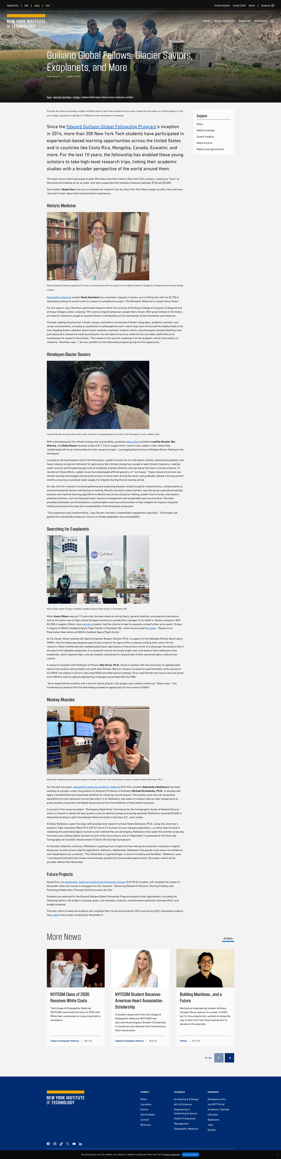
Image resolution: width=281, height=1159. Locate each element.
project (152, 628)
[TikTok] (61, 1143)
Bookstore (213, 1119)
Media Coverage (225, 21)
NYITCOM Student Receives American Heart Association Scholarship (138, 1000)
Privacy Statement (172, 1154)
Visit (26, 5)
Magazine (245, 21)
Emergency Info (217, 1099)
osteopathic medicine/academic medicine (96, 786)
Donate (212, 1129)
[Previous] (219, 1057)
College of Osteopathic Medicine (64, 1041)
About (207, 21)
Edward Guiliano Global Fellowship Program (111, 126)
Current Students (222, 5)
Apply (37, 5)
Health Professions (185, 1118)
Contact (144, 1119)
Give (47, 5)
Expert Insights (205, 136)
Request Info (12, 5)
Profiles (183, 1041)
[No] (277, 1154)
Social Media (147, 1114)
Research (261, 21)
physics (87, 624)
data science (133, 441)
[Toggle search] (272, 21)
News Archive (204, 142)
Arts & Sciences (183, 1104)
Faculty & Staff (239, 5)
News (200, 123)
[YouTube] (74, 1143)
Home (49, 97)
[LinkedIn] (80, 1143)
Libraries (213, 1114)
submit (56, 914)
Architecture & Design (186, 1099)
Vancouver (265, 5)
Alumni (252, 5)
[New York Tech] (26, 21)
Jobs (210, 1124)
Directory (145, 1124)
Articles (76, 97)
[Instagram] (54, 1143)
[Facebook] (48, 1143)
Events (144, 1109)
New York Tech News (62, 97)
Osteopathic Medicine (186, 1128)
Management (181, 1123)
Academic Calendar (218, 1109)
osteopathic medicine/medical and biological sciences (95, 881)
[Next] (229, 1057)
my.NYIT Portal (216, 1104)
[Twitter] (67, 1143)
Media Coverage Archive (210, 149)
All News (228, 938)
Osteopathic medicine (59, 297)
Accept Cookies (190, 1154)
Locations (145, 1104)
